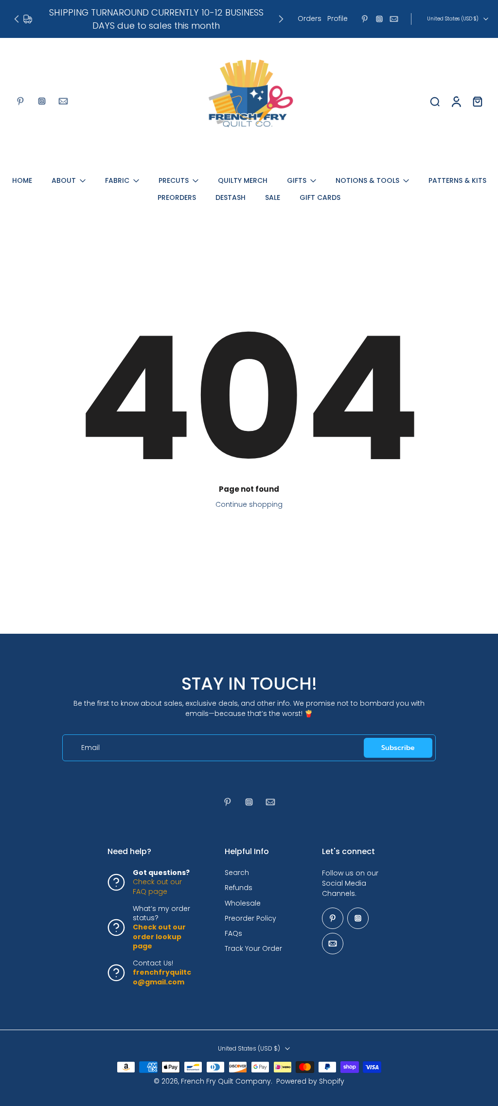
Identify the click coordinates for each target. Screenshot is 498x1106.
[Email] (394, 19)
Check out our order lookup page (159, 937)
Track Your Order (253, 949)
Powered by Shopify (310, 1082)
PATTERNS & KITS (457, 180)
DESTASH (230, 197)
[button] (151, 851)
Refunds (238, 888)
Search (237, 873)
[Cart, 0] (477, 101)
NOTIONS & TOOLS (367, 180)
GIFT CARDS (320, 197)
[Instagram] (379, 19)
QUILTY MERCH (242, 180)
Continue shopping (249, 504)
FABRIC (117, 180)
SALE (272, 197)
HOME (22, 180)
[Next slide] (281, 19)
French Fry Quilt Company (226, 1082)
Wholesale (243, 903)
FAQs (233, 934)
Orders (309, 18)
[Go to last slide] (16, 19)
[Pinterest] (364, 19)
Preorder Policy (250, 918)
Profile (337, 18)
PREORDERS (177, 197)
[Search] (434, 101)
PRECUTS (174, 180)
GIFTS (296, 180)
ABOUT (64, 180)
